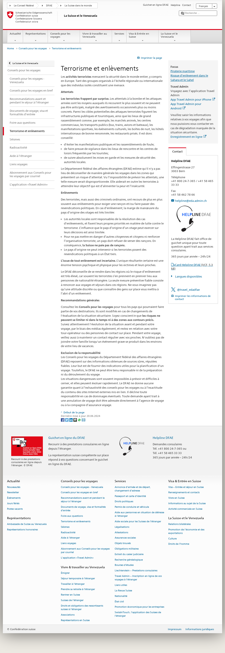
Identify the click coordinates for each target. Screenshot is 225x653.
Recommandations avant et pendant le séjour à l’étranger (83, 500)
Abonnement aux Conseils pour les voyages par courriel (85, 550)
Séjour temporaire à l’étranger (78, 578)
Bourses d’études (124, 565)
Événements (13, 498)
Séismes (65, 527)
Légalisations (122, 527)
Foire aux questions (72, 516)
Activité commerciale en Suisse (185, 509)
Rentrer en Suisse (70, 595)
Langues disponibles (188, 276)
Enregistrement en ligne (186, 136)
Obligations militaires (127, 548)
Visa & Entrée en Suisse (139, 35)
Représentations (35, 33)
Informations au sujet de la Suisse (187, 503)
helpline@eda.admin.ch (191, 200)
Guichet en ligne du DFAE (66, 438)
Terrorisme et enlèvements (75, 521)
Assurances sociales (125, 538)
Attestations (121, 532)
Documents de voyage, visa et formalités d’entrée (83, 509)
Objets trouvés (123, 543)
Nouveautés (13, 487)
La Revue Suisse (123, 590)
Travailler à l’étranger (73, 584)
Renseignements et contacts (184, 492)
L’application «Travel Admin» (77, 557)
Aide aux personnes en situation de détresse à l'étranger (139, 514)
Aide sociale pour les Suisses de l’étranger (138, 521)
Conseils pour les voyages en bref (79, 492)
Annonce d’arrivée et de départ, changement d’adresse (133, 489)
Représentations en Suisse (75, 620)
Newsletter (13, 492)
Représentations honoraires (22, 529)
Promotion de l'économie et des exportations (186, 531)
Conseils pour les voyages (60, 35)
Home (10, 48)
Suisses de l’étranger (72, 600)
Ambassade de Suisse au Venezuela (27, 524)
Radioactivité (68, 532)
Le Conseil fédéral (24, 5)
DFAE (49, 5)
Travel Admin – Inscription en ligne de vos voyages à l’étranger (138, 578)
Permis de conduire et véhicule (132, 507)
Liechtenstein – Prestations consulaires (136, 570)
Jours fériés (13, 503)
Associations (67, 614)
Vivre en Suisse (176, 498)
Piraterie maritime (183, 71)
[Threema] (75, 419)
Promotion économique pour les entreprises (139, 607)
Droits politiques (124, 501)
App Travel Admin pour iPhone (191, 99)
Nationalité (121, 596)
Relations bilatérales (179, 524)
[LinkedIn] (71, 419)
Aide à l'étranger (70, 538)
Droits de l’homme (178, 544)
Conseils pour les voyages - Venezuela (82, 487)
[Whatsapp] (80, 419)
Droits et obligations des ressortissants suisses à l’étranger (82, 607)
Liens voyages (68, 543)
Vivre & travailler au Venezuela (94, 35)
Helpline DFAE (163, 438)
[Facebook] (63, 419)
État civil (119, 601)
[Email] (83, 419)
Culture (172, 538)
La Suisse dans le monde (78, 5)
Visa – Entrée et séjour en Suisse (186, 487)
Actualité (15, 33)
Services (119, 33)
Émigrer (65, 573)
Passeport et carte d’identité (130, 496)
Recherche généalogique (129, 559)
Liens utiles (121, 585)
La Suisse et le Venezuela (169, 35)
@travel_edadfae (188, 289)
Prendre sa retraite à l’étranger (78, 589)
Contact (176, 151)
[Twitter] (67, 419)
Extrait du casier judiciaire (129, 554)
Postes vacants (15, 509)
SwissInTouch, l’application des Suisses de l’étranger (138, 614)
